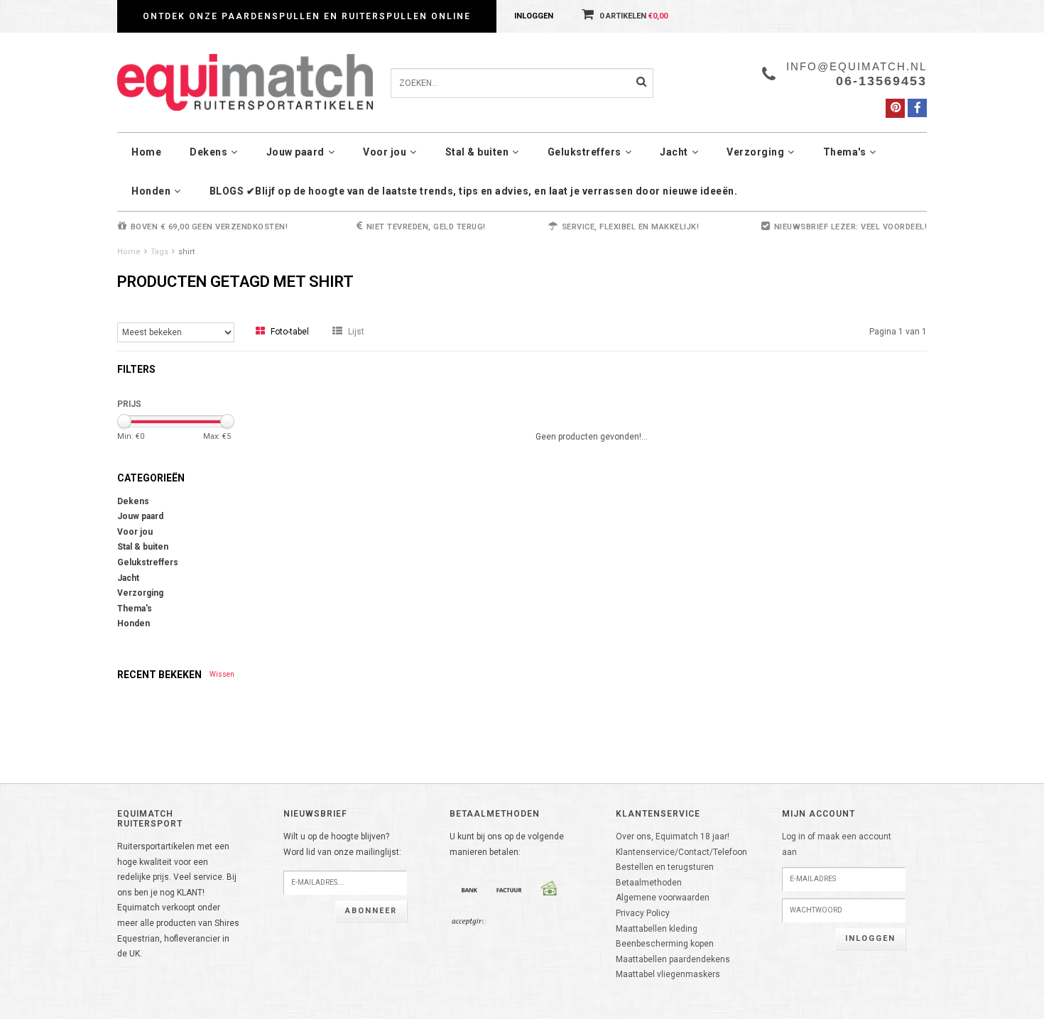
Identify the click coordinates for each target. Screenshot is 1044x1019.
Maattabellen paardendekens (673, 959)
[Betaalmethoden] (469, 889)
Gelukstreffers (584, 152)
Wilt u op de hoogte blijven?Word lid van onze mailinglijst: (342, 844)
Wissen (222, 674)
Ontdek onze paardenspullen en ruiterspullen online (307, 16)
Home (146, 152)
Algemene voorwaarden (662, 898)
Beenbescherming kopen (665, 944)
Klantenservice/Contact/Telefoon (681, 852)
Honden (150, 191)
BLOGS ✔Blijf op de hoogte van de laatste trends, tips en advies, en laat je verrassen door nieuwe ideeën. (474, 191)
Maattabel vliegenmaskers (668, 974)
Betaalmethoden (649, 883)
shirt (186, 251)
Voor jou (384, 152)
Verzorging (755, 152)
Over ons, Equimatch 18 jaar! (672, 836)
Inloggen (533, 16)
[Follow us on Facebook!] (917, 108)
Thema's (844, 152)
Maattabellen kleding (656, 929)
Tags (159, 251)
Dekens (208, 152)
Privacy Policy (643, 913)
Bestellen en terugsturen (665, 867)
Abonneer (371, 910)
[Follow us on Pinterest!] (895, 108)
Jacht (674, 152)
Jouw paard (295, 152)
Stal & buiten (477, 152)
